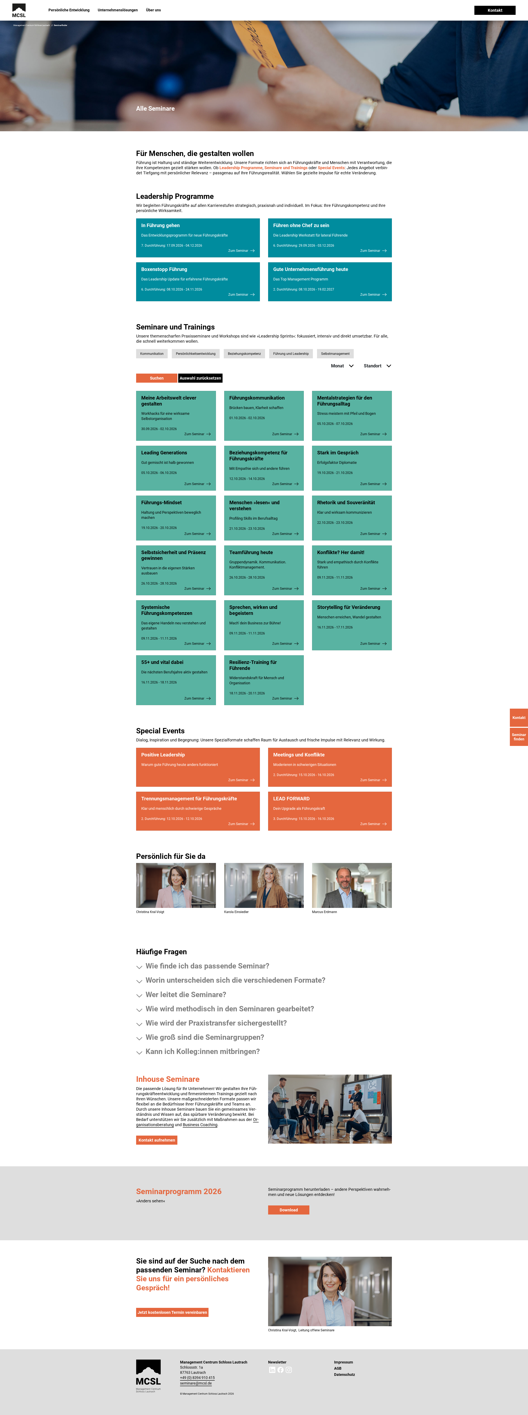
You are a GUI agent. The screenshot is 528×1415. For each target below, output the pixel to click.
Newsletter (277, 1362)
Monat (338, 365)
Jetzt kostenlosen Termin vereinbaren (172, 1312)
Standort (373, 365)
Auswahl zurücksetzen (200, 378)
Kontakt (495, 10)
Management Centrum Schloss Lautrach (31, 25)
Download (289, 1209)
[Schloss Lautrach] (19, 10)
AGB (337, 1368)
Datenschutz (344, 1374)
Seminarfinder (60, 25)
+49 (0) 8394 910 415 (197, 1377)
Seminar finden (519, 737)
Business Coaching (200, 1124)
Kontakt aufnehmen (157, 1140)
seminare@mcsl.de (196, 1383)
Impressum (343, 1362)
